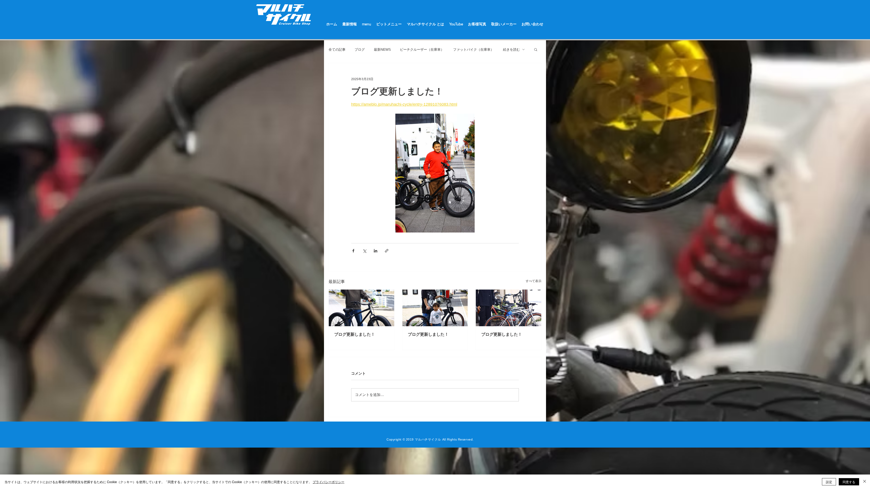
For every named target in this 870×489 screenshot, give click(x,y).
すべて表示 (533, 281)
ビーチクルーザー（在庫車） (422, 49)
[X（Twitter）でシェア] (364, 251)
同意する (849, 481)
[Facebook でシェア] (353, 251)
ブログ (360, 49)
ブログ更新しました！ (354, 334)
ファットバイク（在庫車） (473, 49)
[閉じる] (864, 481)
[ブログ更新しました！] (361, 308)
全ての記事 (337, 49)
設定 (829, 481)
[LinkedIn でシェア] (375, 251)
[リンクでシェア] (386, 251)
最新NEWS (382, 49)
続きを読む (511, 49)
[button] (536, 49)
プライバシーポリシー (328, 481)
